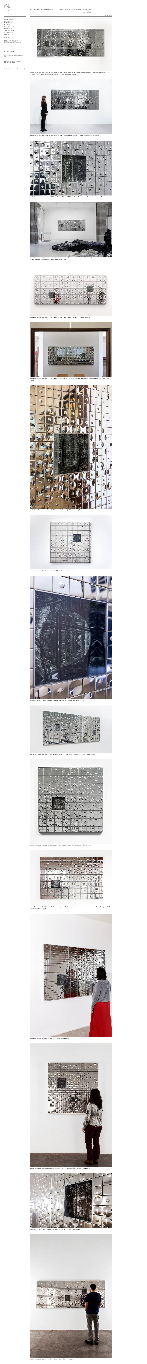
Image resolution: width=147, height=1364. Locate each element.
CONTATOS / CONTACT (7, 36)
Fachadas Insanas (9, 67)
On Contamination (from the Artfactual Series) (13, 56)
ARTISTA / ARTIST (9, 32)
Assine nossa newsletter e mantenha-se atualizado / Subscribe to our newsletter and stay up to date (12, 42)
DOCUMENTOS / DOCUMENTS (9, 27)
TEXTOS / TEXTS (9, 30)
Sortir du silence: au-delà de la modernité (14, 68)
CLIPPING (7, 24)
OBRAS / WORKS (9, 19)
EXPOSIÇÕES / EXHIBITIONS (8, 22)
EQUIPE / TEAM (8, 34)
